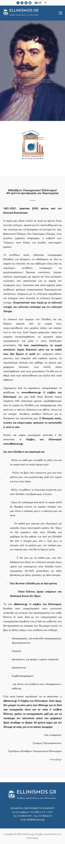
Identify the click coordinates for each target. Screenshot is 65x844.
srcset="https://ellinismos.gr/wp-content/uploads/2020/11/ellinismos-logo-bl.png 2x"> (29, 17)
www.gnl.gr (56, 759)
